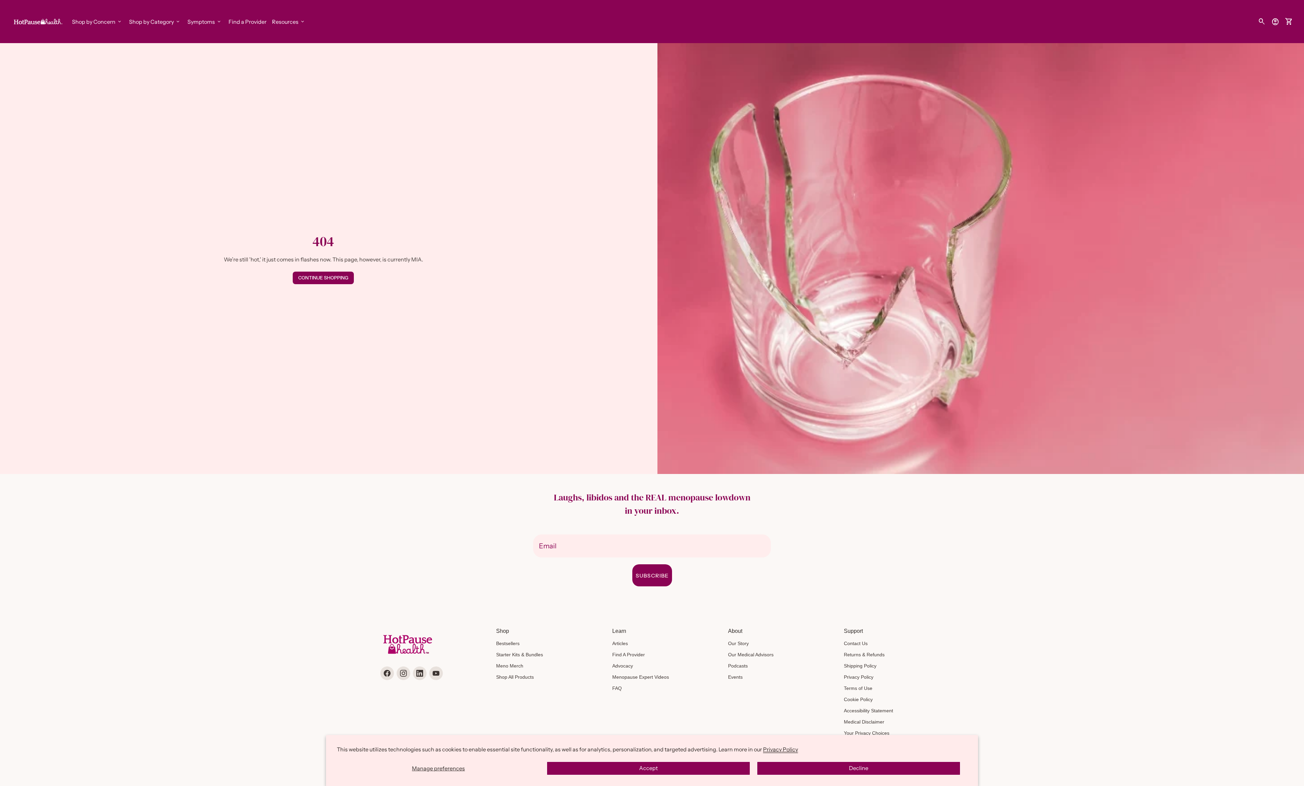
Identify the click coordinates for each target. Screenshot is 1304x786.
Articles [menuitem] (620, 643)
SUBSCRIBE (652, 575)
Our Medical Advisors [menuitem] (751, 654)
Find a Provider (248, 21)
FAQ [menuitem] (617, 688)
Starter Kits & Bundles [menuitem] (519, 654)
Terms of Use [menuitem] (858, 688)
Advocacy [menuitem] (622, 666)
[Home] (37, 21)
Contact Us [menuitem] (856, 643)
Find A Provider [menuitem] (628, 654)
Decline (858, 768)
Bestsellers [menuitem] (508, 643)
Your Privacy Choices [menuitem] (866, 733)
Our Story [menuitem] (738, 643)
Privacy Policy (780, 749)
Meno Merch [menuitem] (509, 666)
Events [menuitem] (735, 677)
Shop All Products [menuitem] (515, 677)
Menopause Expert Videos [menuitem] (640, 677)
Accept (648, 768)
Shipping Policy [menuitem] (860, 666)
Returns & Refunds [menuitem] (864, 654)
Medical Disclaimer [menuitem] (864, 722)
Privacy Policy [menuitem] (858, 677)
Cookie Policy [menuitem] (858, 699)
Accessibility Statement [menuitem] (868, 710)
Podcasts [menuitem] (738, 666)
